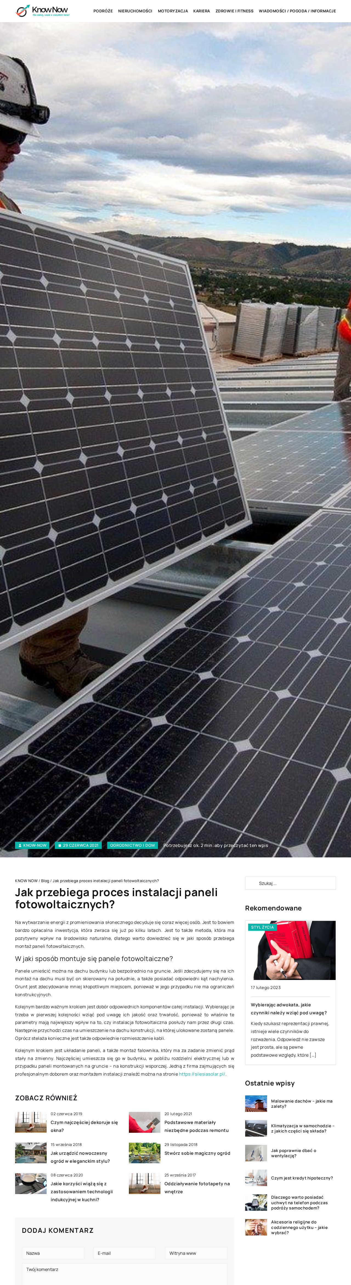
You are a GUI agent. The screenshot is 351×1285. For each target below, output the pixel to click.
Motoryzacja (173, 10)
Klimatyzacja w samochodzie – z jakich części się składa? (303, 1128)
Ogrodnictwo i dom (132, 845)
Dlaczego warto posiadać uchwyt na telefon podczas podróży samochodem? (299, 1203)
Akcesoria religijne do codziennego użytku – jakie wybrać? (299, 1227)
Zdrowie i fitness (235, 10)
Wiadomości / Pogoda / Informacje (297, 10)
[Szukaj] (251, 883)
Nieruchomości (135, 10)
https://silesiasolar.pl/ (202, 1074)
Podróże (103, 10)
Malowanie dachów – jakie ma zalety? (302, 1103)
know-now (34, 845)
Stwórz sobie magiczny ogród (198, 1153)
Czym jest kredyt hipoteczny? (302, 1178)
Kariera (201, 10)
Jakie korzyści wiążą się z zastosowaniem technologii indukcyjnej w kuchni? (82, 1192)
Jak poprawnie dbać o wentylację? (293, 1153)
